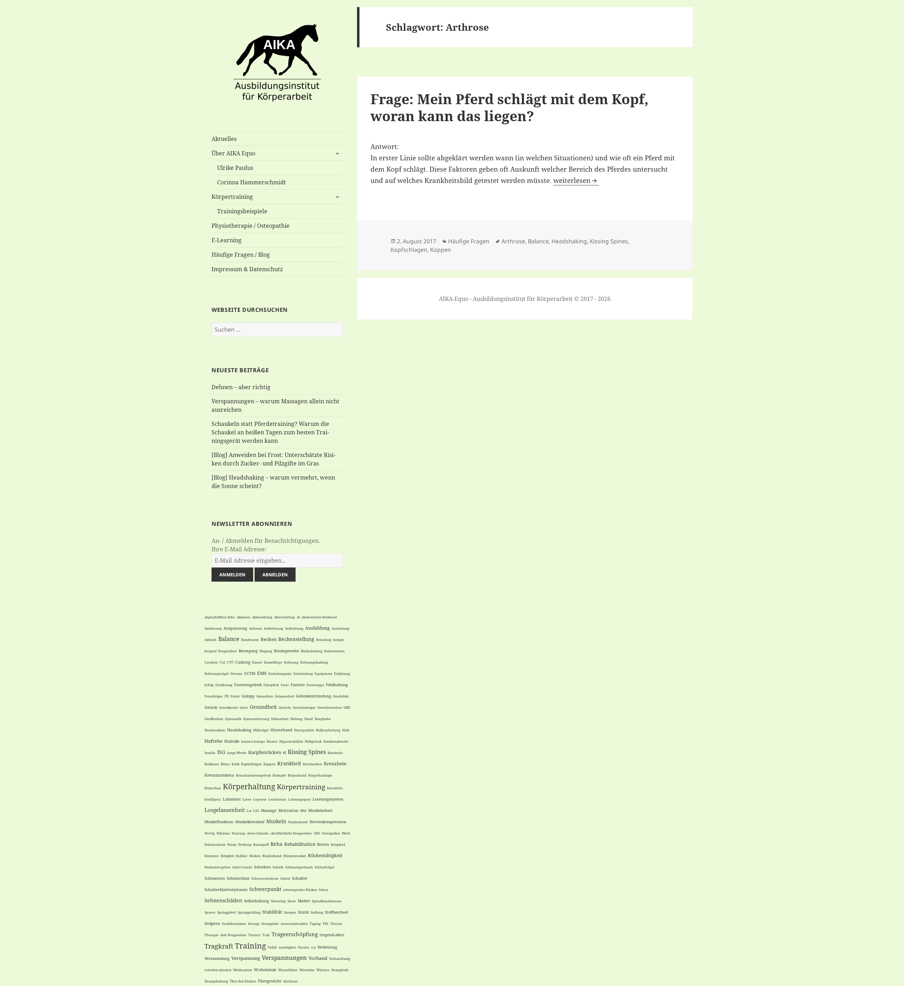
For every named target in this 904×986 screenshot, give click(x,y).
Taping (315, 923)
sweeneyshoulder (294, 923)
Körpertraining (232, 197)
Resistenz (211, 856)
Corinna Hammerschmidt (251, 182)
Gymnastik (233, 719)
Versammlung (217, 958)
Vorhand (318, 958)
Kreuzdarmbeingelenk (253, 775)
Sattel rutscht (242, 867)
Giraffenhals (213, 719)
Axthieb (210, 639)
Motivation (288, 810)
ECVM (249, 673)
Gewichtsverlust (329, 707)
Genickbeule (228, 707)
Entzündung (303, 673)
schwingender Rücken (300, 889)
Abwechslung (284, 617)
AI (298, 617)
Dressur (237, 673)
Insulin (209, 752)
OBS (317, 833)
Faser (285, 685)
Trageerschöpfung (295, 934)
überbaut (290, 981)
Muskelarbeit (320, 810)
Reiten (323, 844)
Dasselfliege (273, 662)
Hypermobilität (291, 741)
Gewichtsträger (304, 707)
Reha (276, 844)
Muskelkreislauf (249, 821)
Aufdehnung (273, 628)
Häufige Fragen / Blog (241, 255)
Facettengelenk (248, 684)
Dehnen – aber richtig (241, 387)
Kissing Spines (307, 752)
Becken (268, 639)
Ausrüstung (340, 628)
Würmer (322, 970)
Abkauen (243, 617)
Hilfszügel (261, 730)
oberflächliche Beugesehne (291, 833)
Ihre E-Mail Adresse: (239, 549)
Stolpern (212, 923)
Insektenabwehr (336, 741)
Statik (303, 912)
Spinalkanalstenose (326, 901)
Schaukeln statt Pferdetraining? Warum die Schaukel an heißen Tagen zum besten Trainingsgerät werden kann (270, 432)
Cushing (242, 662)
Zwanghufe (340, 970)
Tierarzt (254, 935)
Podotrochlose (215, 844)
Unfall (272, 947)
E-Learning (227, 240)
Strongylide (270, 923)
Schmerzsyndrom (265, 878)
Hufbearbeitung (328, 730)
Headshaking (239, 729)
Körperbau (212, 788)
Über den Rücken (243, 981)
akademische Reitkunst (319, 617)
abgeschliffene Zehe (219, 617)
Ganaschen (264, 696)
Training (250, 946)
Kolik (235, 764)
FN (227, 696)
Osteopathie (331, 833)
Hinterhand (281, 729)
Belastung (323, 639)
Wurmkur (307, 970)
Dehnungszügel (216, 673)
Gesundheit (263, 706)
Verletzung (327, 947)
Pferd (346, 833)
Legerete (260, 799)
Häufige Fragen (468, 241)
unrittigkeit (287, 947)
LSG (256, 810)
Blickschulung (311, 651)
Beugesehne (227, 651)
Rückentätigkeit (325, 855)
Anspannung (235, 628)
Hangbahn (323, 719)
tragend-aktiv (332, 934)
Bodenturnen (334, 651)
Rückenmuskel (295, 856)
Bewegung (248, 650)
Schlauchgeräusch (299, 867)
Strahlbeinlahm (234, 923)
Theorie (336, 923)
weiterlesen (576, 180)
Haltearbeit (280, 719)
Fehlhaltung (337, 684)
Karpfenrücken (264, 752)
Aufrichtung (294, 628)
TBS (325, 923)
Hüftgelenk (313, 741)
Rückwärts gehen (217, 867)
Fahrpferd (271, 685)
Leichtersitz (277, 799)
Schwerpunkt (265, 889)
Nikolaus (223, 833)
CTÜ (230, 662)
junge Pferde (236, 752)
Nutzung (238, 833)
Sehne (323, 889)
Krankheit (289, 763)
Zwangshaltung (216, 981)
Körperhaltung (249, 786)
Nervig (209, 833)
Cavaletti (211, 662)
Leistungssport (299, 799)
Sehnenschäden (223, 900)
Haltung (296, 719)
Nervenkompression (327, 821)
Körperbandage (320, 775)
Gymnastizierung (256, 719)
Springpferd (226, 912)
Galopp (248, 696)
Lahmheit (232, 799)
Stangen (290, 912)
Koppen (269, 764)
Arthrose (255, 628)
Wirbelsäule (265, 969)
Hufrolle (231, 741)
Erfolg (209, 685)
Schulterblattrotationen (226, 889)
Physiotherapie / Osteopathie (251, 226)
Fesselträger (213, 696)
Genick (210, 707)
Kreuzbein (335, 763)
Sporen (209, 912)
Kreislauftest (312, 764)
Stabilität (272, 912)
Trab (266, 935)
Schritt (285, 878)
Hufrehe (213, 741)
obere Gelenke (258, 833)
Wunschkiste (288, 970)
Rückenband (272, 856)
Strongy (254, 923)
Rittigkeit (227, 856)
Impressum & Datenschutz (247, 269)
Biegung (266, 651)
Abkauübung (262, 617)
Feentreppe (315, 685)
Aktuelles (224, 139)
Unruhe (303, 947)
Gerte (244, 707)
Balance (228, 639)
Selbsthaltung (256, 900)
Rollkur (242, 856)
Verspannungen (284, 958)
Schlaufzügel (324, 867)
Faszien (298, 684)
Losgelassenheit (224, 809)
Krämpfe (279, 775)
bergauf (210, 651)
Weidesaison (242, 970)
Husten (272, 741)
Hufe (346, 730)
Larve (247, 799)
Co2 (222, 662)
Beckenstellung (296, 639)
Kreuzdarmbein (219, 775)
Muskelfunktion (218, 821)
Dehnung (291, 662)
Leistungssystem (328, 799)
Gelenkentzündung (313, 696)
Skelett (304, 900)
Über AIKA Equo (233, 153)
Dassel (257, 662)
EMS (262, 673)
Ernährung (223, 685)
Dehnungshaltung (314, 662)
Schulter (299, 878)
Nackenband (298, 822)
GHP (347, 707)
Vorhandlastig (339, 958)
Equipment (323, 673)
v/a (313, 947)
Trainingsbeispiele (242, 211)
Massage (268, 810)
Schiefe (278, 867)
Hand (308, 719)
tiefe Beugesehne (233, 935)
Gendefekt (341, 696)
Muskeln (276, 821)
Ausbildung (317, 628)
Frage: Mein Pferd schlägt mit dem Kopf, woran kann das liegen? (509, 107)
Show (291, 901)
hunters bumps (253, 741)
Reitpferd (338, 844)
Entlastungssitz (280, 673)
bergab (338, 639)
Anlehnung (213, 628)
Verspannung (245, 958)
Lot (248, 810)
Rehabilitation (299, 844)
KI (284, 752)
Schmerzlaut (238, 878)
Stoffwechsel (336, 912)
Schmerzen (214, 878)
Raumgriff (261, 844)
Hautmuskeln (214, 730)
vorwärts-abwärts (217, 970)
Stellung (316, 912)
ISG (221, 752)
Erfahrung (342, 673)
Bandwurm (250, 639)
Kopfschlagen (251, 764)
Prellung (244, 844)
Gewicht (285, 707)
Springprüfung (249, 912)
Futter (235, 696)
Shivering (278, 901)
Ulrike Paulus (235, 168)
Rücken (255, 856)
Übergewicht (269, 981)
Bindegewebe (286, 650)
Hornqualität (304, 730)
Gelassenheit (284, 696)
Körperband (297, 775)
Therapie (211, 935)
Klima (225, 764)
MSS (303, 810)
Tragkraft (218, 946)
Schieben (262, 866)
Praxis (232, 844)
